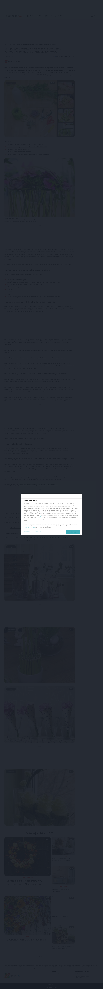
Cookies (33, 527)
